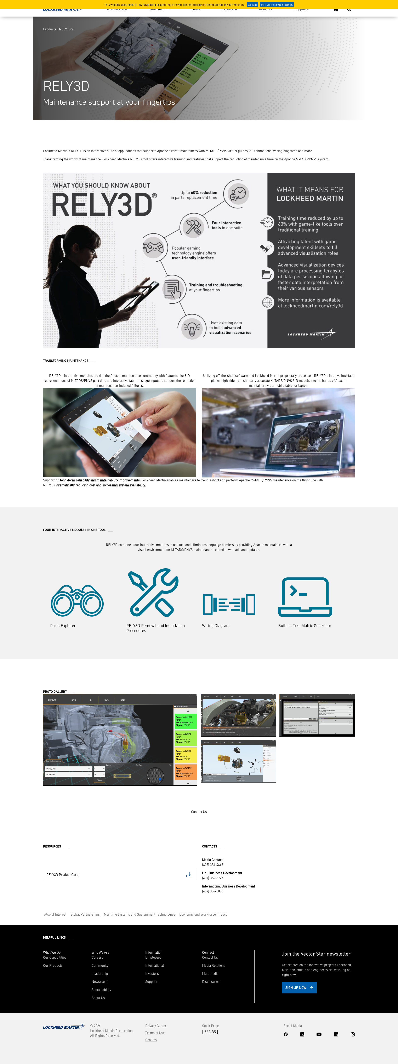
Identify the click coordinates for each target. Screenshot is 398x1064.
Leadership (100, 973)
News (196, 9)
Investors (265, 9)
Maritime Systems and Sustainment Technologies (139, 914)
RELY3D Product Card (62, 874)
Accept (252, 4)
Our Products (53, 965)
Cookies (151, 1039)
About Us (98, 997)
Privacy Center (155, 1025)
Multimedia (210, 973)
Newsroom (100, 981)
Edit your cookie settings (277, 4)
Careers (227, 9)
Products (49, 29)
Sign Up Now (295, 987)
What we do (157, 9)
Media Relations (213, 965)
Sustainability (101, 989)
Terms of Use (155, 1032)
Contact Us (210, 957)
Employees (153, 957)
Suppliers (302, 9)
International (154, 965)
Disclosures (211, 981)
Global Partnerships (85, 914)
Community (100, 965)
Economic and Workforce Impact (203, 914)
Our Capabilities (54, 957)
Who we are (115, 9)
